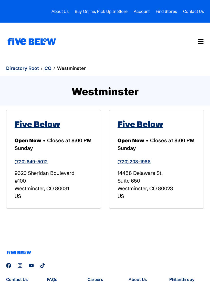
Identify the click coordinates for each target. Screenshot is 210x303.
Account (142, 11)
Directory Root (22, 68)
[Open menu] (201, 42)
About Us (60, 11)
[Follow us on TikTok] (42, 265)
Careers (95, 279)
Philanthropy (181, 279)
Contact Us (193, 11)
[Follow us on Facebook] (8, 265)
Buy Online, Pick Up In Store (101, 11)
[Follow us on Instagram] (20, 265)
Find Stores (166, 11)
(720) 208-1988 (134, 162)
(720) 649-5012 (31, 162)
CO (48, 68)
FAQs (52, 279)
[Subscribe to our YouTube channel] (31, 265)
